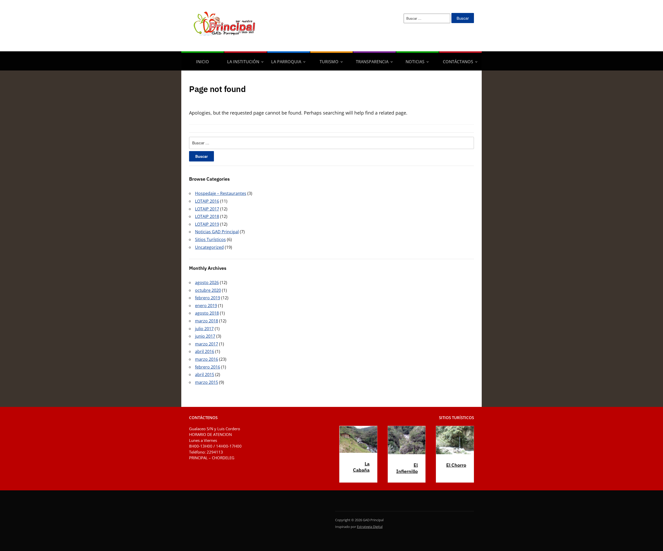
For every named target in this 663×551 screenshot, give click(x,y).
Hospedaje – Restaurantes (220, 193)
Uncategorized (209, 247)
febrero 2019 (207, 298)
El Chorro (456, 465)
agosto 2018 (207, 313)
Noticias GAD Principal (217, 232)
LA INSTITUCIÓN (243, 62)
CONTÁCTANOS (458, 62)
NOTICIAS (415, 62)
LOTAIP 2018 (207, 216)
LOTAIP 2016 (207, 201)
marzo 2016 (206, 359)
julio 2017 (204, 328)
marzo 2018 (206, 321)
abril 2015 (204, 374)
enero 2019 (206, 305)
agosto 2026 (207, 282)
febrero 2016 (207, 367)
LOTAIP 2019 (207, 224)
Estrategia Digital (370, 526)
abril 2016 (204, 351)
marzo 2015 (206, 382)
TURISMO (329, 62)
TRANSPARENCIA (372, 62)
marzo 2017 (206, 344)
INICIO (202, 62)
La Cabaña (361, 467)
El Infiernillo (407, 468)
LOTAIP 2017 (207, 209)
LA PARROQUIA (286, 62)
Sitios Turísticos (210, 239)
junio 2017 (205, 336)
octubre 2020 (208, 290)
